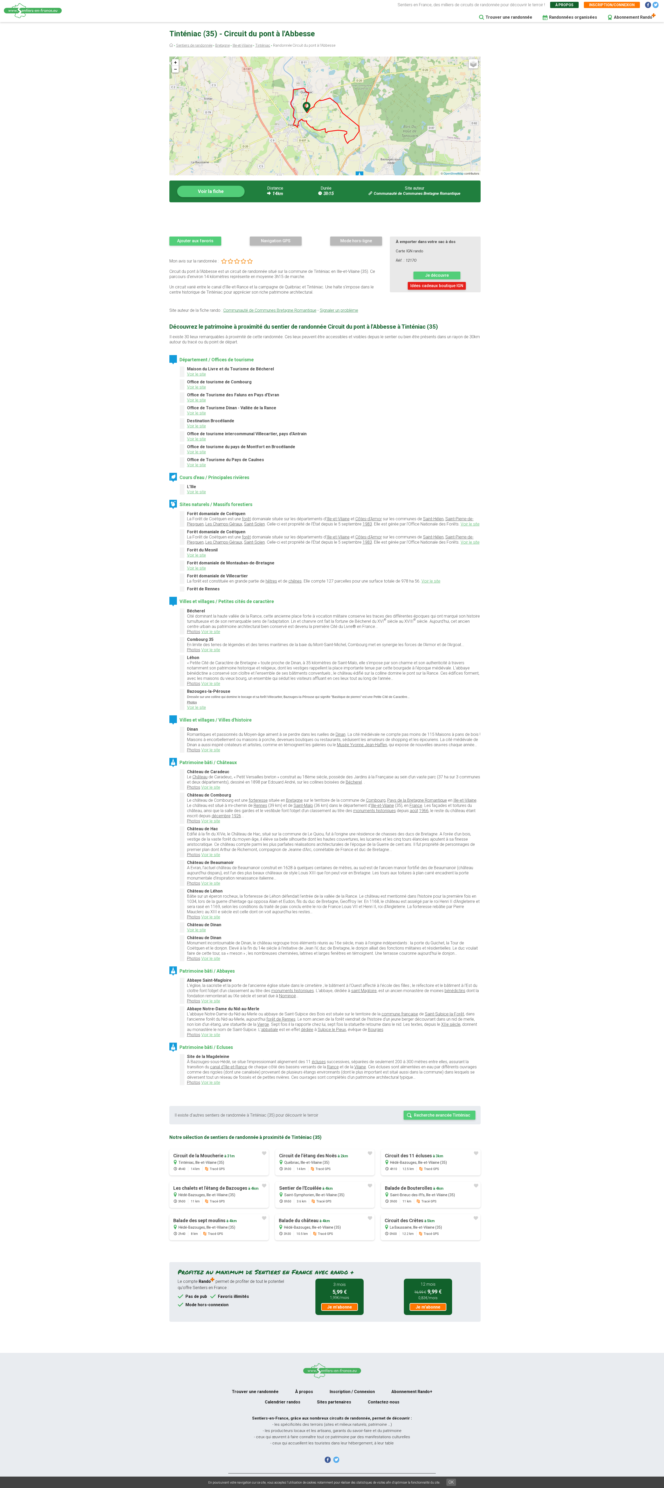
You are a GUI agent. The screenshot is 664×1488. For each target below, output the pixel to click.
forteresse (258, 800)
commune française (400, 1014)
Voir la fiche (211, 191)
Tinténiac (262, 45)
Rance (333, 1066)
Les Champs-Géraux (223, 524)
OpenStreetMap (454, 173)
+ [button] (175, 62)
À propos (564, 5)
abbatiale (269, 1029)
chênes (295, 581)
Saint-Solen (254, 524)
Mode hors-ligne (356, 240)
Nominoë (287, 995)
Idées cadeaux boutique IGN (436, 285)
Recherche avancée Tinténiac (442, 1115)
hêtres (271, 581)
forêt (246, 518)
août (414, 810)
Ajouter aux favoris (195, 240)
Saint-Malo (303, 805)
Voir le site (196, 374)
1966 (423, 810)
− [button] (175, 69)
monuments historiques (374, 810)
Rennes (260, 805)
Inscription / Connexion (352, 1391)
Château (200, 776)
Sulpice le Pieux (332, 1029)
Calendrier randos (282, 1402)
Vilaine (360, 1066)
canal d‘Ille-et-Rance (228, 1066)
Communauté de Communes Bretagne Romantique (417, 193)
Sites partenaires (334, 1402)
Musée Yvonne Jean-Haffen (362, 744)
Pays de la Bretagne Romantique (417, 800)
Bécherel (354, 782)
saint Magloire (364, 990)
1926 (236, 815)
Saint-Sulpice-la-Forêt (444, 1014)
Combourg (375, 800)
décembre (221, 815)
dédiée (307, 1029)
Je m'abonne (339, 1307)
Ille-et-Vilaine (242, 45)
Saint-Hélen (433, 518)
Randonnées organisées (573, 17)
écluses (319, 1061)
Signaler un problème (339, 310)
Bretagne (222, 45)
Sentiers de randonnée (194, 45)
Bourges (375, 1029)
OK (451, 1482)
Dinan (340, 734)
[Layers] (473, 63)
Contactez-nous (383, 1402)
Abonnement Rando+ (411, 1391)
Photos (193, 631)
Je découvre (437, 275)
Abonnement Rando (633, 17)
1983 (367, 524)
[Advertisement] (325, 219)
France (416, 805)
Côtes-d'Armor (368, 518)
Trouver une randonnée (509, 17)
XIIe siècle (450, 1024)
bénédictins (455, 990)
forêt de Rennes (280, 1019)
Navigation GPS (275, 240)
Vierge (263, 1024)
